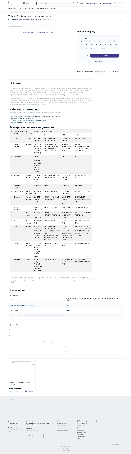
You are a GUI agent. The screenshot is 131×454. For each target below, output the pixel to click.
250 (114, 41)
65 (85, 41)
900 (82, 48)
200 (109, 41)
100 (94, 41)
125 (99, 41)
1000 (87, 48)
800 (116, 45)
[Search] (74, 3)
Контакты (53, 8)
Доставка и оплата (42, 8)
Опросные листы (30, 8)
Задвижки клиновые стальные (30, 12)
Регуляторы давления (62, 430)
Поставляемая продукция (26, 19)
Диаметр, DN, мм (85, 38)
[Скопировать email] (97, 3)
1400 (98, 48)
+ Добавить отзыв (18, 334)
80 (90, 41)
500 (101, 45)
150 (104, 41)
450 (96, 45)
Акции (78, 438)
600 (106, 45)
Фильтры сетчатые (61, 423)
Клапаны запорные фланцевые (65, 428)
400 (91, 45)
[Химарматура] (36, 407)
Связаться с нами (81, 432)
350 (87, 45)
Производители (81, 436)
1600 (103, 48)
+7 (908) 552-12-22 (13, 423)
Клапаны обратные (62, 425)
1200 (92, 48)
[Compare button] (33, 364)
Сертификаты (12, 8)
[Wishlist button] (33, 362)
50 (81, 41)
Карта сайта (80, 434)
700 (111, 45)
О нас (21, 8)
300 (82, 45)
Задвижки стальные (16, 12)
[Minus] (81, 55)
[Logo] (11, 3)
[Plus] (87, 55)
